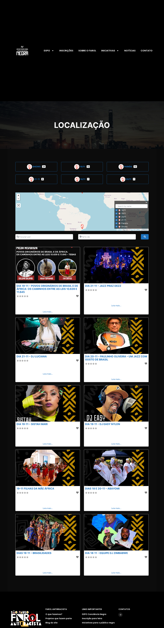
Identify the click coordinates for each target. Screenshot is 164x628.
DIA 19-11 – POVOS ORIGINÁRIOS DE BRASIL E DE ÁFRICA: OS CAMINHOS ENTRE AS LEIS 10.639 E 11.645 (47, 289)
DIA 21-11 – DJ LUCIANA (32, 356)
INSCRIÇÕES (66, 50)
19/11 (83, 166)
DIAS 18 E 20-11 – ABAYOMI (102, 488)
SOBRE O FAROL (87, 50)
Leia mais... (48, 311)
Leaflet (119, 230)
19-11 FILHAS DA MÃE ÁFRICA (35, 488)
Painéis (128, 166)
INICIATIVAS (108, 50)
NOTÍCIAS (130, 50)
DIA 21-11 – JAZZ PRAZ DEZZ (103, 285)
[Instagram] (120, 615)
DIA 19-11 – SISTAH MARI (32, 424)
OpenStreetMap (135, 230)
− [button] (18, 198)
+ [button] (18, 195)
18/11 (83, 179)
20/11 (129, 179)
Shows (37, 166)
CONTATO (146, 50)
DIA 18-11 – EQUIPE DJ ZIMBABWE (106, 553)
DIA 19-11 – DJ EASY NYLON (102, 424)
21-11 (37, 179)
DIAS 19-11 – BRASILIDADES (34, 553)
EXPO (47, 50)
